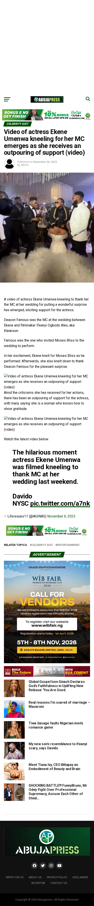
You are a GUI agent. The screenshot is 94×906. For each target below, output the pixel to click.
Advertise (38, 883)
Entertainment (68, 545)
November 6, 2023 (61, 516)
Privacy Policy (57, 877)
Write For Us (14, 877)
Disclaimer (80, 877)
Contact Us (58, 883)
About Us (35, 877)
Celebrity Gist (42, 545)
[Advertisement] (47, 47)
